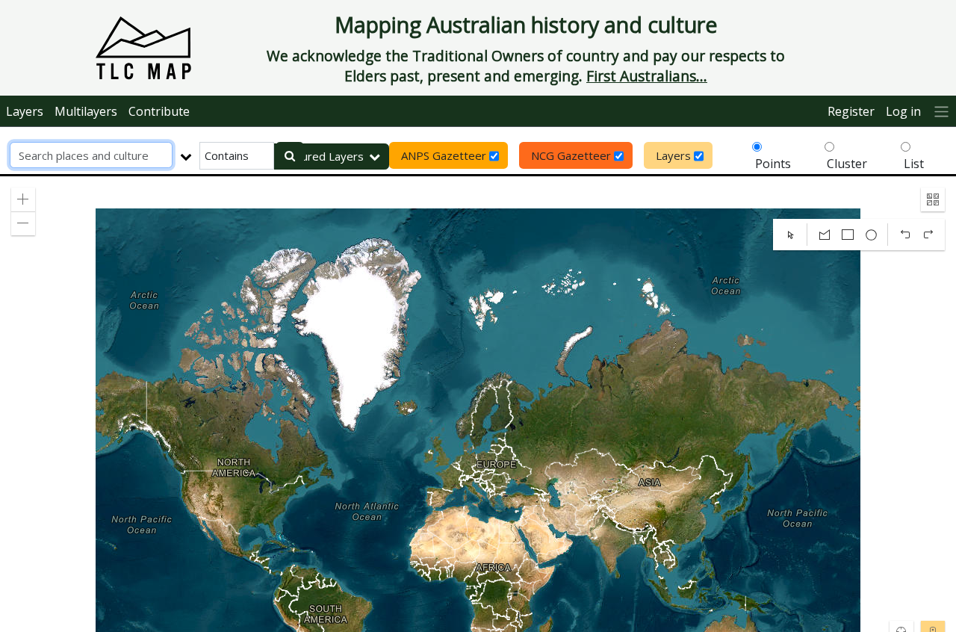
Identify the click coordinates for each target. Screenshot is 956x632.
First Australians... (646, 76)
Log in (903, 111)
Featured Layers (321, 156)
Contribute (159, 111)
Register (851, 111)
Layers (24, 111)
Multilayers (86, 111)
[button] (23, 199)
